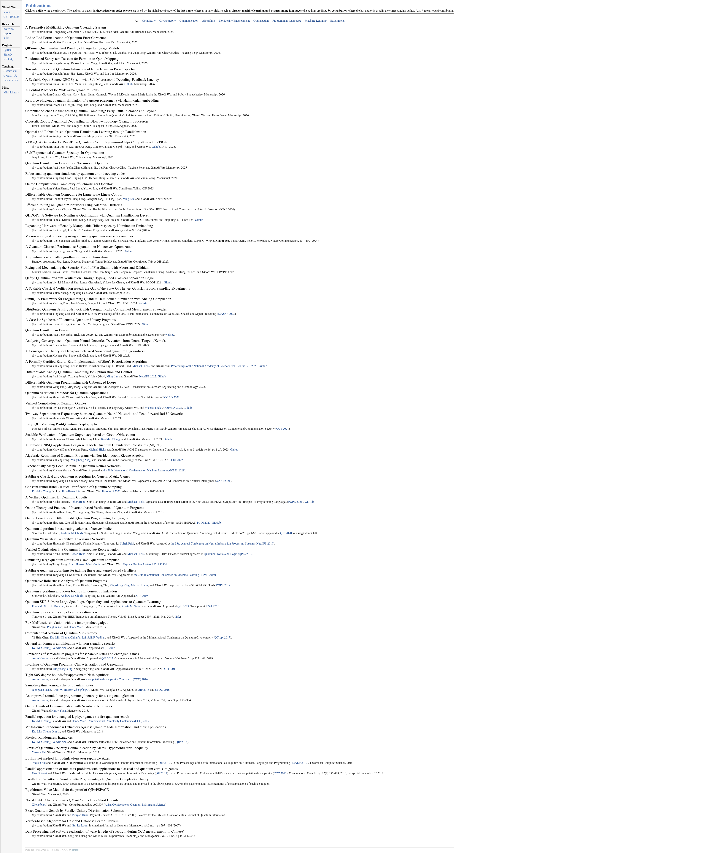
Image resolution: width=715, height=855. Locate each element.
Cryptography (167, 20)
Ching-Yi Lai (78, 637)
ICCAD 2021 (171, 397)
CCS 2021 (282, 428)
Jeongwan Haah (41, 689)
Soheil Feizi (127, 543)
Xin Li (56, 731)
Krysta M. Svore (131, 606)
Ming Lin (128, 199)
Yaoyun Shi (59, 648)
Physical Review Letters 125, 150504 (145, 564)
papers (7, 33)
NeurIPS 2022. (148, 376)
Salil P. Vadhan (96, 637)
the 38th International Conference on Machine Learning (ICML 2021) (144, 470)
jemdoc (76, 849)
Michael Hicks (141, 366)
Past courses (11, 80)
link (177, 616)
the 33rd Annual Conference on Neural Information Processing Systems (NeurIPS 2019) (222, 543)
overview (9, 29)
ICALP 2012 (299, 763)
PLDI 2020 (203, 522)
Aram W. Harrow (63, 689)
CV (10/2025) (12, 16)
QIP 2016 (143, 689)
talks (6, 38)
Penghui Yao (54, 627)
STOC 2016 (162, 689)
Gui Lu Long (80, 825)
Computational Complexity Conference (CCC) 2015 (118, 721)
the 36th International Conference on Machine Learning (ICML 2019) (175, 575)
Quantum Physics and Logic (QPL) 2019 (228, 554)
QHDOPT (10, 50)
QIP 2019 (142, 595)
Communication (188, 20)
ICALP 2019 (213, 606)
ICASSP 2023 (226, 314)
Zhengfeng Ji (81, 689)
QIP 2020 (286, 533)
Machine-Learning (316, 20)
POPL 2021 (295, 501)
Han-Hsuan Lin (71, 491)
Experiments (337, 20)
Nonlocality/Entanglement (234, 20)
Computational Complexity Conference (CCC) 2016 (117, 679)
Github (128, 84)
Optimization (261, 20)
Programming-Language (286, 20)
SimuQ (8, 54)
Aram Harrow (76, 564)
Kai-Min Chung (110, 439)
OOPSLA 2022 (172, 408)
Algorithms (208, 20)
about (7, 12)
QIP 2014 (181, 742)
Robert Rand (78, 501)
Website (143, 303)
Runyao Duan (80, 815)
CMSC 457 (10, 75)
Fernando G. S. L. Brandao (48, 606)
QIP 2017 (109, 648)
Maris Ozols (93, 564)
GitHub (309, 501)
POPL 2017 (170, 669)
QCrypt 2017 (222, 637)
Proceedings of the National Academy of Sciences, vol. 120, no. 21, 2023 (214, 366)
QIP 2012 (164, 763)
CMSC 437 (10, 71)
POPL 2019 (223, 585)
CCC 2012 (280, 773)
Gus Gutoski (39, 773)
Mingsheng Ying (81, 460)
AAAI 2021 (223, 481)
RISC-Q (8, 59)
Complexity (149, 20)
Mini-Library (11, 92)
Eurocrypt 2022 (111, 491)
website (169, 334)
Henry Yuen (76, 627)
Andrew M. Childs (72, 533)
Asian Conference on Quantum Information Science (135, 804)
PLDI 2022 (176, 460)
